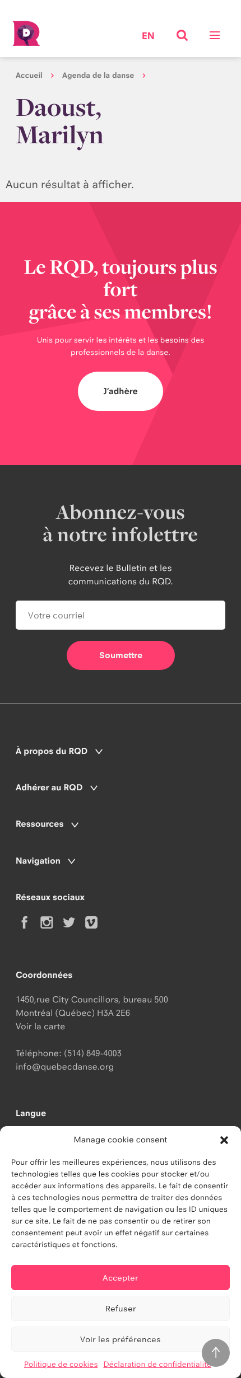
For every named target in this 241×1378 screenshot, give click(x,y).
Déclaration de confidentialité (157, 1364)
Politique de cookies (61, 1364)
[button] (224, 1140)
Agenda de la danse (98, 75)
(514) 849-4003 (93, 1053)
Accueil (29, 75)
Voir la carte (40, 1026)
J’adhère (120, 391)
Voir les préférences (120, 1339)
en (148, 36)
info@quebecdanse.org (65, 1066)
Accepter (120, 1277)
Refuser (120, 1308)
